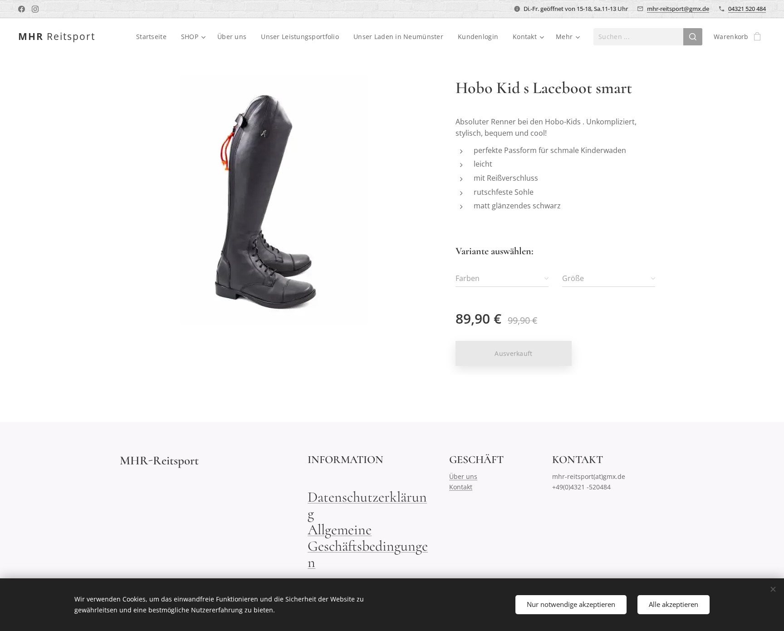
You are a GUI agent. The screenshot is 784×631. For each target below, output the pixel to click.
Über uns (463, 476)
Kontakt (460, 487)
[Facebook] (21, 9)
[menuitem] (154, 36)
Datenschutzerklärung (367, 505)
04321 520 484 (747, 9)
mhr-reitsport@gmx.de (678, 9)
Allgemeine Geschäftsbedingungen (368, 546)
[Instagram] (35, 9)
